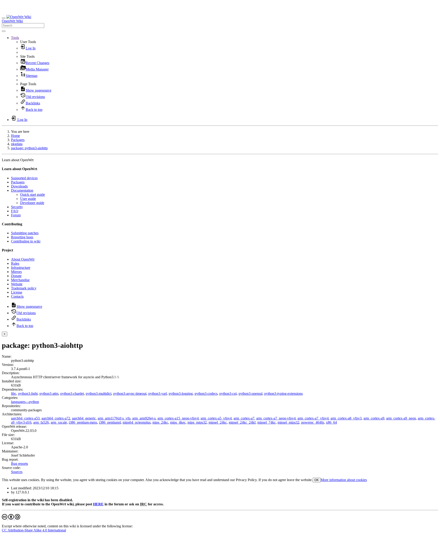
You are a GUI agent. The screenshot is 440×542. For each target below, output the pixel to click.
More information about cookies (344, 480)
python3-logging (181, 393)
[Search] (4, 31)
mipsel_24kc (218, 422)
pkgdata (16, 144)
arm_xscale (59, 422)
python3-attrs (48, 393)
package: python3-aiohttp (29, 148)
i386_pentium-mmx (83, 422)
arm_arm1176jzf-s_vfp (114, 418)
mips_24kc (160, 422)
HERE (98, 504)
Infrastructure (20, 268)
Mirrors (16, 272)
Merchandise (20, 280)
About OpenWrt (22, 259)
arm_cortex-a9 (373, 418)
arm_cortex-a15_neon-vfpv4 (178, 418)
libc (13, 393)
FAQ (14, 211)
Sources (16, 472)
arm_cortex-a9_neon (401, 418)
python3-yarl (157, 393)
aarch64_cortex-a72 (55, 418)
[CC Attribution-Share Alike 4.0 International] (11, 518)
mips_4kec (178, 422)
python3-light (28, 393)
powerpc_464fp (312, 422)
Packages (18, 140)
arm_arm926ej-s (144, 418)
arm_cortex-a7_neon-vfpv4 (276, 418)
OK (316, 480)
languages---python (25, 402)
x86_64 (331, 422)
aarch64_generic (84, 418)
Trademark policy (23, 288)
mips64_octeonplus (137, 422)
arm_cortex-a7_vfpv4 (313, 418)
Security (17, 207)
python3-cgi (228, 393)
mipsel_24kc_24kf (242, 422)
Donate (16, 276)
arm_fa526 (41, 422)
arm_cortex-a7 (244, 418)
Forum (16, 215)
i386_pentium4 (110, 422)
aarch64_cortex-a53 (25, 418)
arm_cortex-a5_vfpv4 (216, 418)
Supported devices (24, 178)
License (16, 292)
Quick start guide (32, 194)
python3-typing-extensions (283, 393)
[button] (15, 38)
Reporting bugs (22, 237)
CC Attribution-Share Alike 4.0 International (34, 530)
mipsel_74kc (266, 422)
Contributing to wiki (25, 241)
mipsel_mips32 (288, 422)
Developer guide (32, 203)
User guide (28, 199)
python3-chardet (72, 393)
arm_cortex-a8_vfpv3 (346, 418)
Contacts (17, 296)
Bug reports (19, 464)
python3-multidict (98, 393)
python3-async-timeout (129, 393)
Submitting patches (24, 233)
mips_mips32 (197, 422)
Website (16, 284)
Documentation (22, 190)
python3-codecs (206, 393)
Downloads (19, 186)
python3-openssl (250, 393)
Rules (15, 263)
